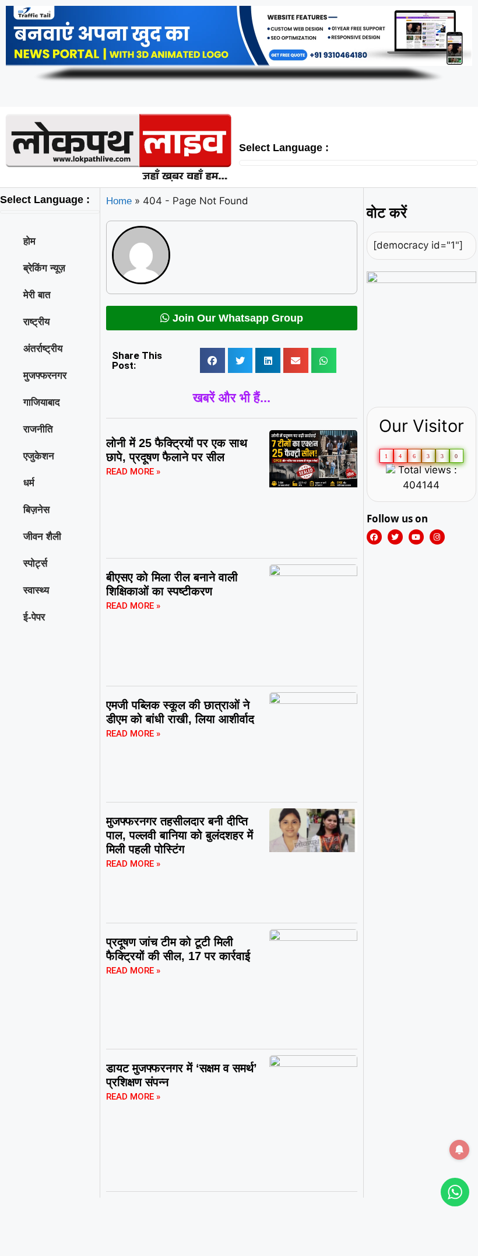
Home (119, 201)
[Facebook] (374, 537)
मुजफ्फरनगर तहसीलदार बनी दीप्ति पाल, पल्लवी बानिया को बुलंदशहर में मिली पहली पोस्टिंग (179, 835)
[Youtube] (416, 537)
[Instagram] (437, 537)
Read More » (133, 471)
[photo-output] (422, 279)
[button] (212, 360)
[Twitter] (395, 537)
